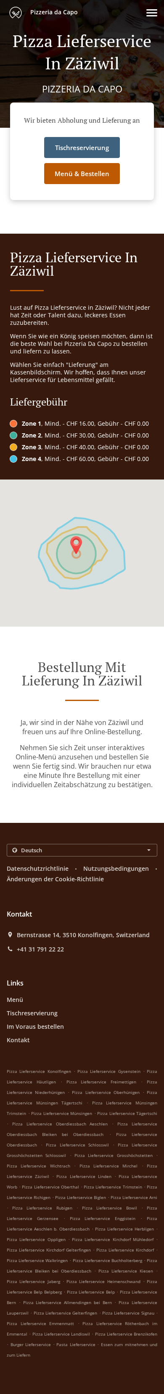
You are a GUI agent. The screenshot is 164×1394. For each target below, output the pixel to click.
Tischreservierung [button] (82, 147)
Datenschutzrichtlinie (38, 868)
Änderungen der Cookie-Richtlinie (55, 879)
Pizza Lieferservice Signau (128, 1313)
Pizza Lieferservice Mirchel (108, 1166)
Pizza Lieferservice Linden (83, 1176)
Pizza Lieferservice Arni (134, 1197)
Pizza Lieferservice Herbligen (124, 1229)
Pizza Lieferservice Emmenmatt (40, 1323)
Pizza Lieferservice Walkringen (37, 1260)
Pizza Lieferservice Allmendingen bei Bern (67, 1302)
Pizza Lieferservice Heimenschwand (103, 1281)
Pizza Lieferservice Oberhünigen (105, 1092)
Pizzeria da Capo (53, 12)
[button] (151, 12)
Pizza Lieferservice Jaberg (33, 1281)
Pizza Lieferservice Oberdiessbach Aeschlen (60, 1124)
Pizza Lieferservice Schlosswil (77, 1145)
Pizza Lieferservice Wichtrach (38, 1166)
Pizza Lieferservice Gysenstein (108, 1071)
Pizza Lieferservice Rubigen (42, 1208)
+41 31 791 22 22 (40, 949)
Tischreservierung (32, 1013)
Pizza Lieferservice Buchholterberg (107, 1260)
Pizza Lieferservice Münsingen (61, 1113)
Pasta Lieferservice (76, 1344)
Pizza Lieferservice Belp (91, 1292)
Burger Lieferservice (32, 1344)
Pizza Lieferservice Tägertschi (127, 1113)
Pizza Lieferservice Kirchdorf (125, 1250)
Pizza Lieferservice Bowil (109, 1208)
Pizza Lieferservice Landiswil (61, 1334)
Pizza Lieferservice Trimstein (113, 1187)
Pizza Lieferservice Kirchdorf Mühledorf (112, 1239)
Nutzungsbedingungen (116, 868)
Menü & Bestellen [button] (82, 173)
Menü (15, 1000)
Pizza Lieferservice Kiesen (125, 1271)
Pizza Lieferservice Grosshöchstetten (113, 1155)
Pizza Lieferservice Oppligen (36, 1239)
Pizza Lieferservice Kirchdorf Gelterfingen (49, 1250)
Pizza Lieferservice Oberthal (50, 1187)
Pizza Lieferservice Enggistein (103, 1218)
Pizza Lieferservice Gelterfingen (66, 1313)
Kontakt (18, 1040)
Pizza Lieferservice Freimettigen (101, 1082)
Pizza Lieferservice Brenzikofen (126, 1334)
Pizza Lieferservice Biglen (80, 1197)
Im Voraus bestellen (35, 1026)
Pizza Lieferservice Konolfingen (39, 1071)
